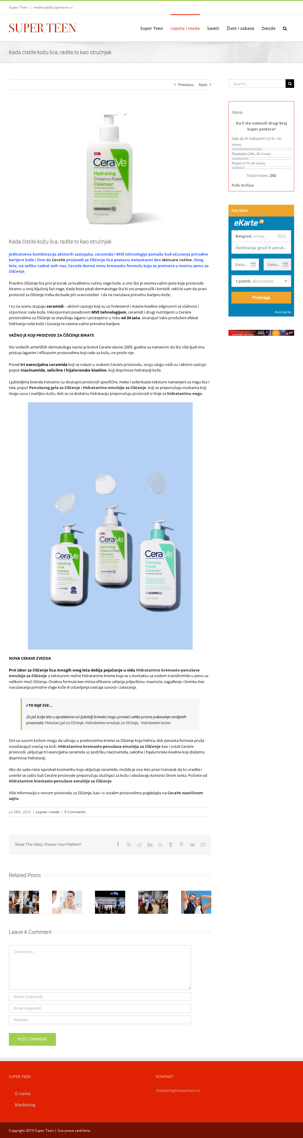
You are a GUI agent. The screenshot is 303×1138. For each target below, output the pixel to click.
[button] (285, 27)
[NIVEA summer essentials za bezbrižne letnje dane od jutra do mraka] (196, 902)
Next (203, 84)
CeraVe (58, 259)
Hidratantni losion (155, 722)
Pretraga (261, 297)
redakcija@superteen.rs (53, 7)
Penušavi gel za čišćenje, (65, 722)
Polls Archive (243, 185)
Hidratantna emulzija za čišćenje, (112, 722)
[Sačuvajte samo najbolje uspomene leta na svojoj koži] (67, 902)
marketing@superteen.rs (178, 1090)
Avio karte (283, 311)
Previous (186, 84)
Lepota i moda (47, 811)
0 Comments (75, 811)
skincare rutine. (177, 259)
